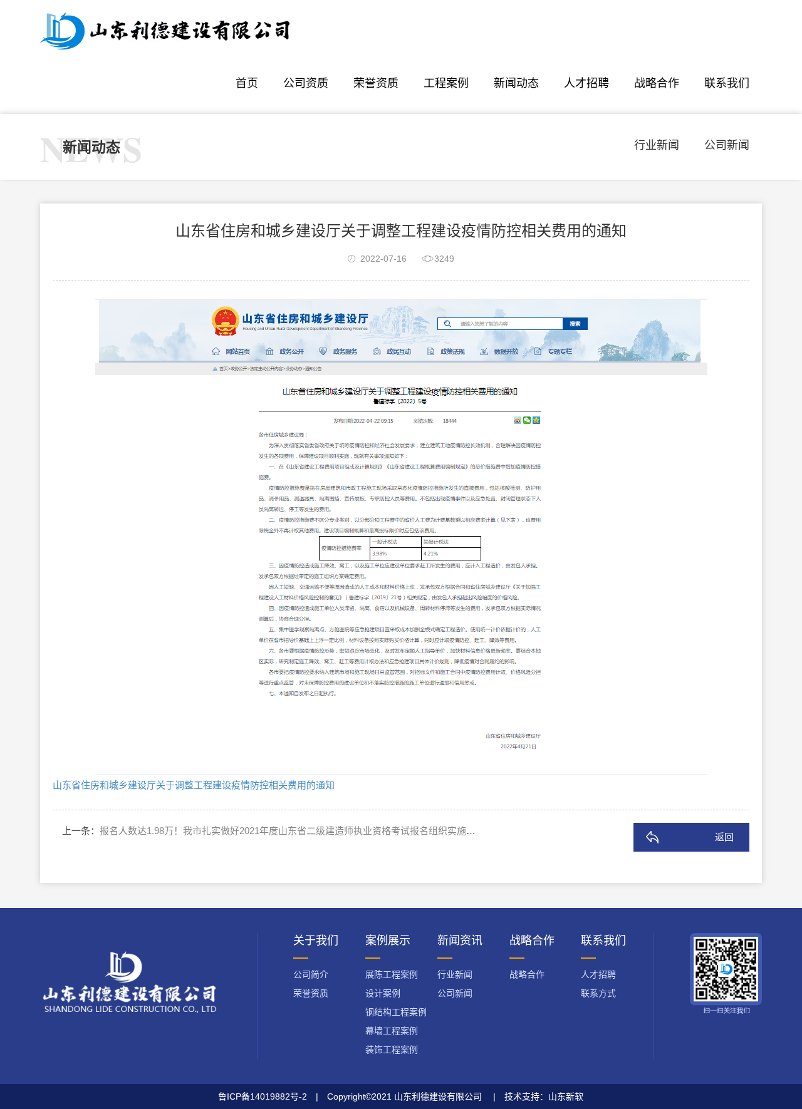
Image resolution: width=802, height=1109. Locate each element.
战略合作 (656, 83)
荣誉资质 (375, 83)
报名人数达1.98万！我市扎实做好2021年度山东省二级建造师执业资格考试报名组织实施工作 (292, 830)
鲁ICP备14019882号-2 (262, 1096)
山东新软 (565, 1096)
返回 (724, 837)
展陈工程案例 (391, 974)
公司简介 (310, 974)
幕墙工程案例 (391, 1031)
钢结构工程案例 (396, 1012)
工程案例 (446, 83)
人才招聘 (586, 83)
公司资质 (305, 83)
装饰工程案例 (391, 1050)
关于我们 (315, 940)
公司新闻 (726, 145)
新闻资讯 (459, 940)
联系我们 (726, 83)
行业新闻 (656, 145)
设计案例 (382, 993)
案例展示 (387, 940)
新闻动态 (516, 83)
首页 (247, 83)
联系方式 (598, 993)
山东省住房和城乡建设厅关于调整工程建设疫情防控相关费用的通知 (194, 785)
